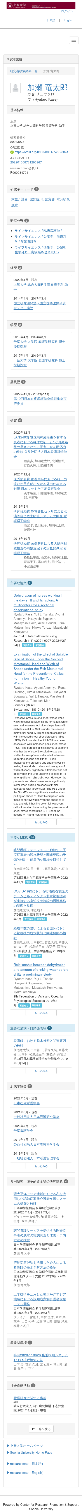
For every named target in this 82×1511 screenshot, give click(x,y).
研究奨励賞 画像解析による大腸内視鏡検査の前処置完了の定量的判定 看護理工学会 (40, 548)
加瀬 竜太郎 (47, 86)
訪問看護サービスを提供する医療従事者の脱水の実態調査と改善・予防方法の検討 (40, 1235)
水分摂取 (63, 198)
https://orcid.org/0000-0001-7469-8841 (41, 152)
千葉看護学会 (23, 1130)
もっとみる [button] (41, 822)
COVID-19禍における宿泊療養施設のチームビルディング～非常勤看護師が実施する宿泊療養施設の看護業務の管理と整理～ (41, 898)
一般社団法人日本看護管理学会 (36, 1157)
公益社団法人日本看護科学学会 (36, 1144)
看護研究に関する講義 (30, 1397)
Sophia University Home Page (31, 1452)
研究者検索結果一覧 (24, 71)
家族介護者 (19, 198)
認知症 (35, 198)
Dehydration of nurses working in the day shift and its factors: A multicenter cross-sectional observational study (38, 602)
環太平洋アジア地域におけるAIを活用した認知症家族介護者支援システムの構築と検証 (40, 1198)
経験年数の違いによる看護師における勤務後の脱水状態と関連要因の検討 (40, 933)
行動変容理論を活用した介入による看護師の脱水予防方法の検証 (40, 1264)
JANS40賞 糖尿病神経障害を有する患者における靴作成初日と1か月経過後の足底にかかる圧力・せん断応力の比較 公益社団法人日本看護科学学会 (41, 447)
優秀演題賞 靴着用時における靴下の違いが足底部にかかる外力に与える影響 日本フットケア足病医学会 (40, 483)
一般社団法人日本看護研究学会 (36, 1116)
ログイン (67, 11)
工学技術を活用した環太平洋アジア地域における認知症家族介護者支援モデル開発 (40, 1299)
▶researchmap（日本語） (26, 1463)
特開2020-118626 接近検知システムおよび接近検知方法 (41, 1357)
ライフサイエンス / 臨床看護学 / (38, 230)
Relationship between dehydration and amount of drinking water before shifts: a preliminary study (41, 969)
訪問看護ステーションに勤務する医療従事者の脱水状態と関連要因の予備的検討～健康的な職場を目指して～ (40, 856)
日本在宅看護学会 (27, 1102)
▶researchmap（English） (26, 1472)
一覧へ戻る (43, 1429)
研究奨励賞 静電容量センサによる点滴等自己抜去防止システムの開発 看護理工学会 (40, 515)
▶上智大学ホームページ (25, 1445)
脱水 (14, 204)
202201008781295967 (26, 162)
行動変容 (48, 198)
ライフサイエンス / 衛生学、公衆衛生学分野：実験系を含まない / (40, 249)
